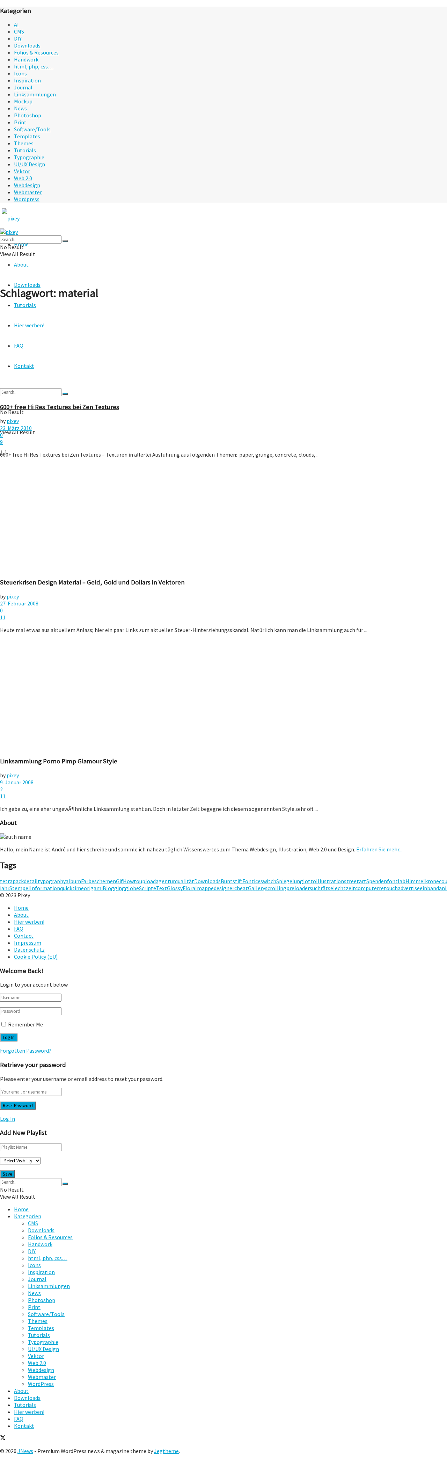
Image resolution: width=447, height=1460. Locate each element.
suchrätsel (322, 888)
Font (248, 881)
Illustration (330, 881)
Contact (24, 935)
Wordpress (26, 199)
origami (93, 888)
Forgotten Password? (25, 1050)
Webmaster (28, 192)
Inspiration (27, 80)
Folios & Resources (36, 52)
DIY (18, 38)
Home (21, 907)
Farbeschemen (98, 881)
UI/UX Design (29, 164)
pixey (13, 420)
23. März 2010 (16, 427)
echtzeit (345, 888)
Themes (24, 143)
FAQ (18, 928)
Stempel (19, 888)
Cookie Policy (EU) (36, 956)
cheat (241, 888)
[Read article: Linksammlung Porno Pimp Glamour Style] (223, 694)
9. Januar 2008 (17, 782)
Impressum (27, 942)
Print (20, 122)
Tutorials (25, 150)
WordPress (41, 1383)
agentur (165, 881)
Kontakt (24, 1425)
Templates (27, 136)
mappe (205, 888)
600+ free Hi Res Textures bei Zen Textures (59, 407)
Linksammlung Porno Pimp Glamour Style (58, 761)
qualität (184, 881)
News (20, 108)
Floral (190, 888)
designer (224, 888)
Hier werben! (29, 921)
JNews (25, 1450)
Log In (7, 1118)
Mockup (23, 101)
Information (45, 888)
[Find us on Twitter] (3, 1438)
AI (16, 24)
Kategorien (27, 1216)
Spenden (376, 881)
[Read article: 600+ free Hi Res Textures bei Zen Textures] (223, 351)
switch (268, 881)
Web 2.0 (23, 178)
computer (367, 888)
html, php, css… (33, 66)
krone (432, 881)
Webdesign (27, 185)
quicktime (72, 888)
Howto (131, 881)
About (21, 264)
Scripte (147, 888)
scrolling (275, 888)
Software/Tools (32, 129)
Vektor (22, 171)
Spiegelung (289, 881)
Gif (119, 881)
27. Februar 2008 (19, 603)
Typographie (29, 157)
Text (161, 888)
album (73, 881)
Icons (20, 73)
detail (31, 881)
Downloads (27, 45)
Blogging (114, 888)
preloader (298, 888)
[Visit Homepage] (23, 218)
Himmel (415, 881)
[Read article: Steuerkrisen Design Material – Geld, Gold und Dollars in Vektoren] (223, 518)
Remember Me (25, 1024)
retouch (388, 888)
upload (147, 881)
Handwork (26, 59)
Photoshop (27, 115)
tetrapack (12, 881)
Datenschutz (29, 949)
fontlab (396, 881)
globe (132, 888)
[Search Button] (65, 241)
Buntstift (231, 881)
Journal (23, 87)
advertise (409, 888)
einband (429, 888)
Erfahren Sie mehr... (379, 849)
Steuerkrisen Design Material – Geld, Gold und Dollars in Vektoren (92, 582)
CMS (19, 31)
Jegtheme (166, 1450)
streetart (355, 881)
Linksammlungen (35, 94)
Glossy (175, 888)
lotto (309, 881)
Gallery (256, 888)
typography (52, 881)
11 (3, 617)
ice (257, 881)
